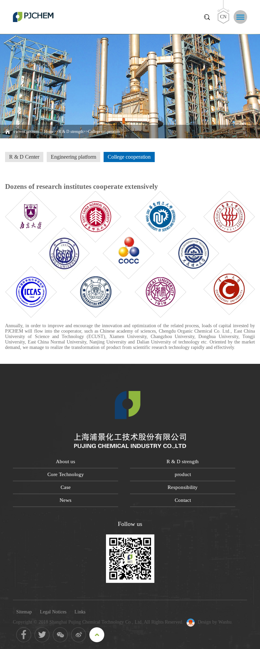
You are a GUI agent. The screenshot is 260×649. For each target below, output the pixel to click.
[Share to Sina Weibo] (78, 634)
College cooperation (129, 157)
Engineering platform (73, 157)
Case (66, 487)
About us (65, 461)
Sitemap (24, 611)
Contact (183, 500)
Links (79, 611)
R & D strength (71, 131)
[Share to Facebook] (23, 634)
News (65, 500)
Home (49, 131)
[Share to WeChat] (60, 634)
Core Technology (65, 474)
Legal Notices (53, 611)
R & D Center (24, 157)
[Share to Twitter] (42, 634)
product (183, 474)
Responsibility (183, 487)
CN (223, 16)
